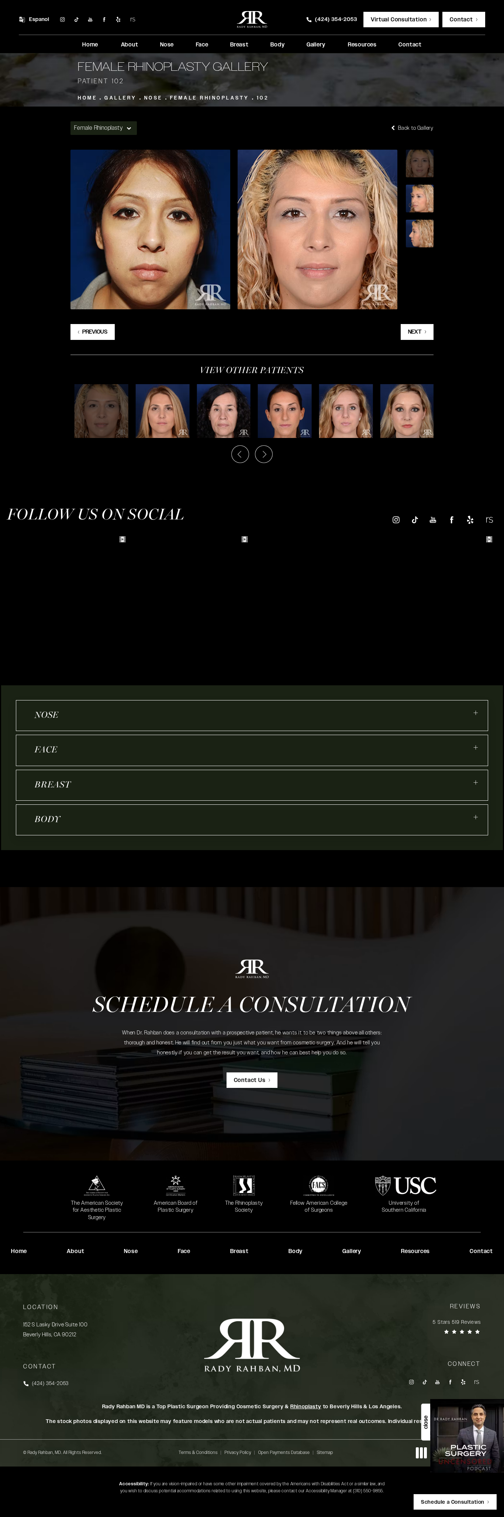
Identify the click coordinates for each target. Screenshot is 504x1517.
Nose (153, 98)
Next (415, 331)
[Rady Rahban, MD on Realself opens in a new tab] (132, 19)
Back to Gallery (415, 128)
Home (87, 98)
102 (263, 98)
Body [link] (277, 44)
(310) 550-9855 (368, 1491)
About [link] (129, 44)
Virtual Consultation (399, 19)
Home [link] (90, 44)
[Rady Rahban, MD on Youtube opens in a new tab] (90, 19)
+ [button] (476, 713)
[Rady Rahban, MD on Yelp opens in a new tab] (118, 19)
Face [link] (202, 44)
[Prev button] (240, 454)
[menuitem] (62, 19)
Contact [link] (410, 44)
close (425, 1422)
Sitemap (325, 1452)
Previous (94, 331)
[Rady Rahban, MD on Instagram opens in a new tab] (62, 19)
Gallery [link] (316, 44)
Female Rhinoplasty (209, 98)
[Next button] (264, 454)
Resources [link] (362, 44)
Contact (461, 19)
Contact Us (250, 1080)
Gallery (120, 98)
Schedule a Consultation (251, 1006)
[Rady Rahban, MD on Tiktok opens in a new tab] (76, 19)
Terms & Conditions (198, 1452)
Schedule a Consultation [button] (452, 1502)
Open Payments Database (284, 1452)
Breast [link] (239, 44)
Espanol (39, 19)
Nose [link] (167, 44)
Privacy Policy (238, 1452)
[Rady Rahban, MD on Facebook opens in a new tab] (104, 19)
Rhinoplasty (305, 1406)
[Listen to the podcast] (467, 1435)
